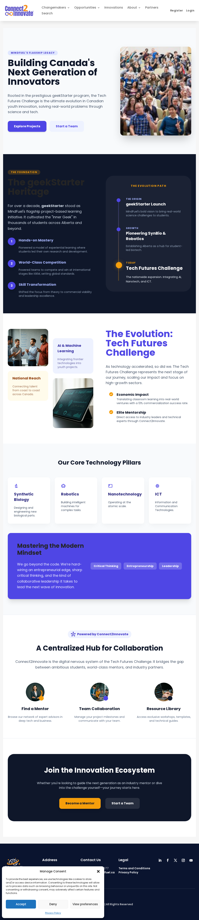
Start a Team (67, 126)
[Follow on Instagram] (183, 860)
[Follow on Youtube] (191, 860)
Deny (53, 904)
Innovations (113, 8)
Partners (151, 8)
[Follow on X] (175, 860)
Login (190, 10)
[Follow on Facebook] (168, 860)
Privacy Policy (53, 913)
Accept (21, 904)
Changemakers (54, 8)
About (132, 8)
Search (47, 14)
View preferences (85, 904)
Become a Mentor (79, 803)
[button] (98, 871)
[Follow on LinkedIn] (160, 860)
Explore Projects (27, 126)
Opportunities (85, 8)
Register (176, 10)
